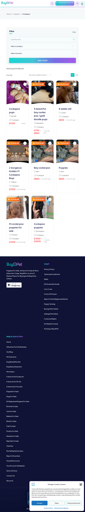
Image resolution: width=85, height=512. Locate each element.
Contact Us (10, 476)
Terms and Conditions (61, 508)
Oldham (14, 182)
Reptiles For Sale (12, 441)
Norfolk (13, 116)
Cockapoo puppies (39, 226)
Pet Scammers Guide (51, 284)
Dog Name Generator (14, 367)
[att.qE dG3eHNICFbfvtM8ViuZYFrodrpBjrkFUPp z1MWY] (18, 93)
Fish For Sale (10, 426)
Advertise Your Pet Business (16, 347)
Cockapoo (15, 120)
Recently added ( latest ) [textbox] (38, 75)
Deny (57, 503)
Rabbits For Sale (12, 416)
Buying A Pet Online (51, 309)
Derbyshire (39, 123)
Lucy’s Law (48, 289)
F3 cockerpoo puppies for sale (16, 227)
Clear (74, 32)
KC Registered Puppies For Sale (17, 401)
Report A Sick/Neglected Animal (56, 299)
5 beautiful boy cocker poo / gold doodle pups (40, 114)
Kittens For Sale (12, 406)
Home (8, 14)
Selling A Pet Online (51, 314)
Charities (9, 446)
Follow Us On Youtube (14, 386)
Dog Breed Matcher (13, 362)
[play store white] (14, 285)
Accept (39, 503)
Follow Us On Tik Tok (13, 381)
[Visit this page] (77, 75)
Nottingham (40, 231)
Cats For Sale (11, 411)
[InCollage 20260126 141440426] (42, 208)
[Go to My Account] (77, 3)
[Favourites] (25, 84)
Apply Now (42, 60)
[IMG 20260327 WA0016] (67, 152)
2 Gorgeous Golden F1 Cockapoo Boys (15, 173)
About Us (9, 481)
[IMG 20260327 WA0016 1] (42, 152)
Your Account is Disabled (15, 466)
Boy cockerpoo (42, 168)
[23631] (18, 152)
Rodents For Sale (12, 436)
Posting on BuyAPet (51, 329)
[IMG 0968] (42, 93)
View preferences (73, 503)
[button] (81, 484)
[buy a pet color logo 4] (23, 264)
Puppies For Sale (12, 391)
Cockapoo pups (14, 111)
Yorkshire (14, 235)
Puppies (17, 14)
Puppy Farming (49, 304)
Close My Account (13, 461)
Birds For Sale (11, 421)
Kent (37, 171)
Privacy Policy (48, 508)
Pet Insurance (11, 357)
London (63, 113)
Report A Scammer (13, 456)
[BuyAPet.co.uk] (7, 3)
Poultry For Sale (12, 431)
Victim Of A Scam (50, 294)
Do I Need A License (51, 324)
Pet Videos (10, 372)
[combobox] (42, 46)
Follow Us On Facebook (15, 377)
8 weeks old (65, 109)
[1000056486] (67, 93)
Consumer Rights (50, 319)
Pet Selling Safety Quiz (14, 451)
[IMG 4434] (18, 208)
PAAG (46, 279)
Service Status (11, 471)
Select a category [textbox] (17, 46)
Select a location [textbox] (16, 53)
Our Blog (9, 352)
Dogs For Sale (11, 396)
